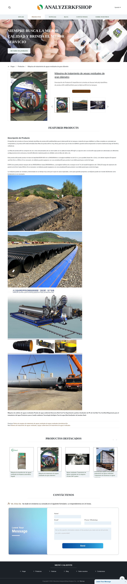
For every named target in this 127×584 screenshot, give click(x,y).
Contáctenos (81, 17)
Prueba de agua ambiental (42, 413)
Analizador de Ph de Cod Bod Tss (90, 413)
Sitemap (82, 581)
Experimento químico (72, 413)
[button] (9, 7)
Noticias (52, 17)
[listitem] (63, 106)
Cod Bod (104, 413)
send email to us (82, 91)
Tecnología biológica (50, 415)
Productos (36, 17)
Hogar (21, 17)
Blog (66, 17)
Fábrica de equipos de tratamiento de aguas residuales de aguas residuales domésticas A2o (40, 423)
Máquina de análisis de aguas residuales (21, 413)
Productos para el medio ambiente (32, 415)
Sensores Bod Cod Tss (58, 413)
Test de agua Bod (62, 415)
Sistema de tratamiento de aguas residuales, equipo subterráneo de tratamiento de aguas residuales (40, 425)
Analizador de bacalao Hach (77, 415)
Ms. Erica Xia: (16, 504)
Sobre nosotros (102, 17)
